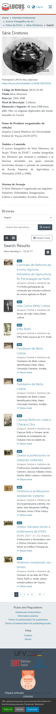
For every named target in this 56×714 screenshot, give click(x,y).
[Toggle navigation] (50, 7)
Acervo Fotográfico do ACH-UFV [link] (21, 21)
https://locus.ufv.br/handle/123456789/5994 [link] (26, 83)
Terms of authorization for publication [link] (28, 619)
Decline (19, 709)
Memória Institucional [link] (23, 18)
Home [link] (5, 18)
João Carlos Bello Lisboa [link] (33, 306)
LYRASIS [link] (28, 696)
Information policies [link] (28, 616)
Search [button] (46, 227)
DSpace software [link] (14, 693)
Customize (32, 709)
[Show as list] (7, 238)
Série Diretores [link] (34, 25)
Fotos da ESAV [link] (14, 25)
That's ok (8, 709)
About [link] (28, 639)
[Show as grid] (13, 238)
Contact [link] (28, 635)
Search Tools (43, 238)
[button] (13, 7)
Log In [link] (39, 7)
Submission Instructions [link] (28, 612)
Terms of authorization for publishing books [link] (28, 623)
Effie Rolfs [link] (24, 329)
